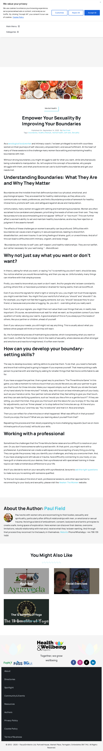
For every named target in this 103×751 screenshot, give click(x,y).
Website (64, 532)
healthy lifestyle (44, 132)
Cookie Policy (18, 17)
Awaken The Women (69, 482)
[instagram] (80, 662)
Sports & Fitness (81, 590)
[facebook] (73, 662)
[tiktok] (86, 662)
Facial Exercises (76, 583)
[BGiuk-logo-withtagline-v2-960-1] (28, 662)
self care (67, 132)
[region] (51, 10)
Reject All (76, 12)
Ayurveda (26, 583)
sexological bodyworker (19, 143)
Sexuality (75, 132)
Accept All (92, 12)
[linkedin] (93, 662)
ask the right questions (86, 469)
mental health (57, 132)
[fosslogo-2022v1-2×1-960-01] (18, 661)
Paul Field (66, 130)
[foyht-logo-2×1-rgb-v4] (8, 661)
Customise (59, 12)
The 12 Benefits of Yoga (26, 615)
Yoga (37, 621)
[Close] (100, 2)
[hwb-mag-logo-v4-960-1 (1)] (51, 641)
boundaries (32, 132)
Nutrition (31, 590)
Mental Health (28, 621)
